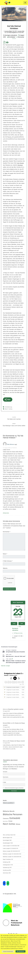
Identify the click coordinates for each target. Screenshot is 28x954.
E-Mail (4, 782)
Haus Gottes (5, 821)
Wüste (18, 824)
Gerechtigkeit (6, 840)
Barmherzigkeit (6, 837)
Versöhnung (6, 870)
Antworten (6, 513)
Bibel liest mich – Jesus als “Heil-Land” (15, 656)
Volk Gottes (5, 872)
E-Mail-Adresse (8, 561)
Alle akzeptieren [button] (20, 951)
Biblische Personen (12, 814)
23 (17, 611)
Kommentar (6, 531)
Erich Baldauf (11, 37)
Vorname (5, 771)
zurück (14, 623)
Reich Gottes (8, 409)
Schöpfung (5, 862)
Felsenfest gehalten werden (15, 709)
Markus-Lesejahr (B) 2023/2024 (10, 851)
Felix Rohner (10, 444)
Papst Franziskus (7, 859)
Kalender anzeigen (5, 665)
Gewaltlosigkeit (6, 843)
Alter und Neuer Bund (8, 834)
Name (5, 554)
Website (5, 568)
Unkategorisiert (6, 864)
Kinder (10, 821)
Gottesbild (14, 818)
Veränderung (8, 407)
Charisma (6, 818)
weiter (22, 623)
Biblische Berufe (8, 811)
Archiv (5, 800)
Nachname (5, 777)
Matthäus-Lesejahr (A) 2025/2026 (11, 856)
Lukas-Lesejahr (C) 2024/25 (9, 848)
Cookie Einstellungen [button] (8, 951)
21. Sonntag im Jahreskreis (16, 628)
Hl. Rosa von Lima (18, 633)
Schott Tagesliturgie (18, 602)
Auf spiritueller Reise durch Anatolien (15, 651)
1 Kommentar (20, 37)
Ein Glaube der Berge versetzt (16, 741)
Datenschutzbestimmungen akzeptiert (14, 787)
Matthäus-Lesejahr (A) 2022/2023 (11, 853)
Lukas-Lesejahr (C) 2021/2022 (10, 845)
